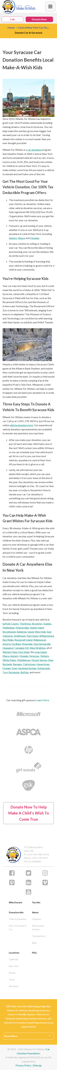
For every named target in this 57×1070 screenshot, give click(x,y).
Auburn (13, 237)
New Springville (42, 643)
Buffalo (24, 672)
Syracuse (34, 655)
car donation (34, 149)
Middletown (24, 660)
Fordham (16, 643)
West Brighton (38, 647)
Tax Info (36, 902)
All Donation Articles (38, 927)
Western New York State (16, 651)
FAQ (34, 952)
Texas (12, 979)
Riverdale (27, 643)
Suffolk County (11, 623)
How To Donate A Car (18, 927)
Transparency (39, 936)
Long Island (40, 651)
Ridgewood (39, 639)
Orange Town (10, 668)
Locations (14, 952)
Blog (34, 942)
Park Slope (32, 635)
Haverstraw (42, 664)
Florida (12, 972)
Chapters (36, 919)
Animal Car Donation (15, 1022)
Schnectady (44, 668)
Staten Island (37, 627)
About (35, 912)
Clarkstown (29, 664)
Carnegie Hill (21, 647)
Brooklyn (37, 623)
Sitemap (37, 1065)
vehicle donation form (21, 425)
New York (13, 966)
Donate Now (39, 19)
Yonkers (44, 655)
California (13, 959)
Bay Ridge (8, 639)
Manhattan (9, 627)
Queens (47, 623)
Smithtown (20, 635)
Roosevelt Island (23, 639)
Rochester (14, 672)
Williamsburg (46, 635)
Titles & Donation (17, 919)
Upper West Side (36, 631)
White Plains (9, 660)
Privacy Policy (23, 1065)
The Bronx (25, 623)
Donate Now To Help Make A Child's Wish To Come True (28, 813)
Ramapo (17, 664)
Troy (5, 672)
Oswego (34, 237)
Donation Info (16, 912)
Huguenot (8, 647)
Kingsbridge (22, 627)
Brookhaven (9, 631)
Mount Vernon (39, 660)
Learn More (42, 700)
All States (14, 986)
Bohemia (21, 631)
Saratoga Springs (27, 668)
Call (12, 19)
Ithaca (21, 237)
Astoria (7, 643)
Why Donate (15, 902)
